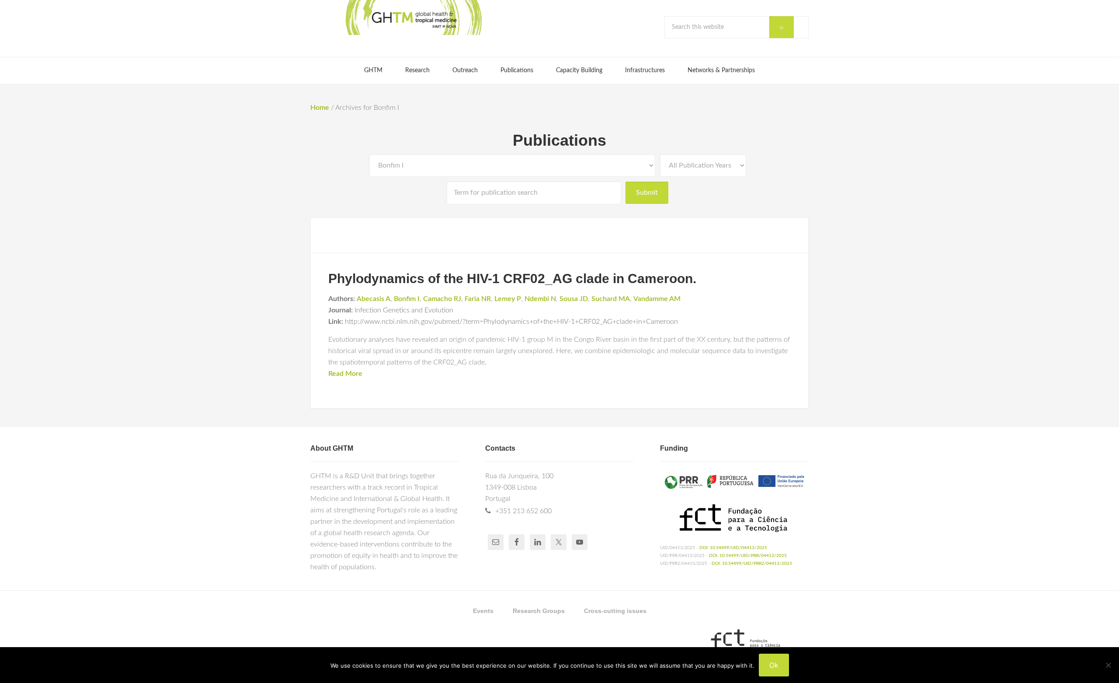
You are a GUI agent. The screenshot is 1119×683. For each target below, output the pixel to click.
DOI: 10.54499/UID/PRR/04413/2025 (748, 555)
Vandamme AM (657, 298)
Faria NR (478, 298)
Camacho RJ (442, 298)
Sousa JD (574, 298)
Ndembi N (540, 298)
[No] (1108, 665)
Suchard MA (610, 298)
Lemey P (507, 298)
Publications (559, 140)
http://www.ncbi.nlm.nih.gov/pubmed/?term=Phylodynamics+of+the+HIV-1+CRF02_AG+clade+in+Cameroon (511, 321)
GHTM (413, 17)
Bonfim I (407, 298)
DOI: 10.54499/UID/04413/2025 (733, 548)
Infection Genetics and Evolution (403, 310)
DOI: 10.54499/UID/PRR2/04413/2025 (752, 563)
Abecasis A (373, 298)
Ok (773, 665)
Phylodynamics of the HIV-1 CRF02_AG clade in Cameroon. (512, 278)
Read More (345, 373)
